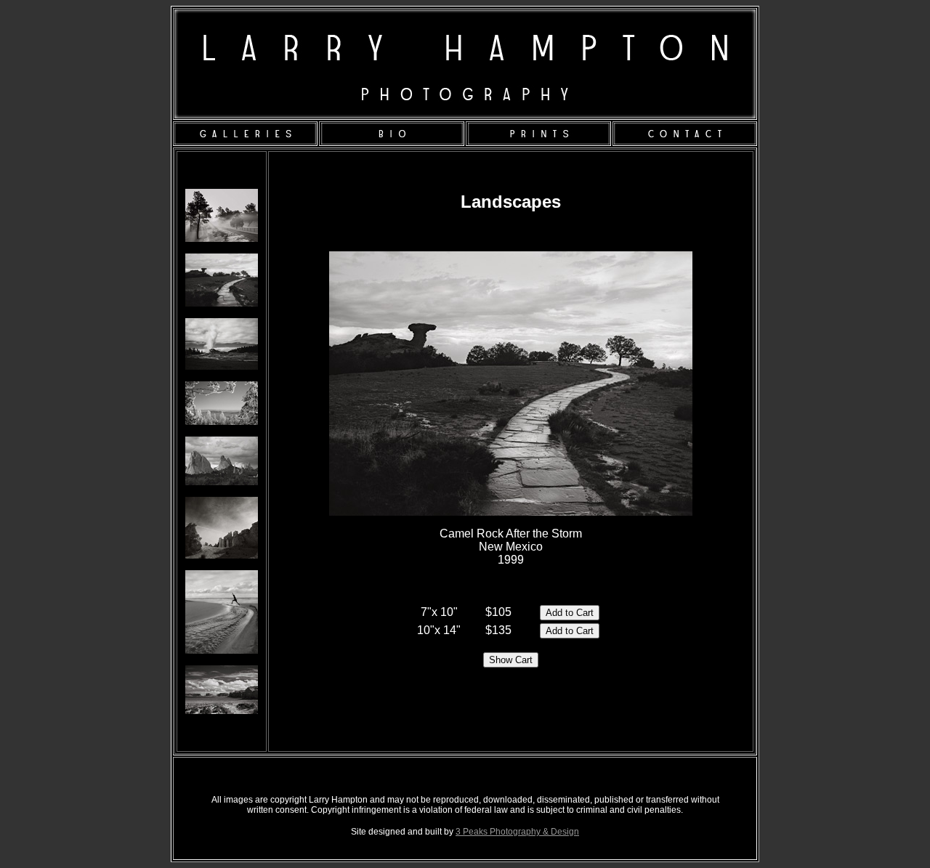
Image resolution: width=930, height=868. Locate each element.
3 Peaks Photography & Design (517, 832)
